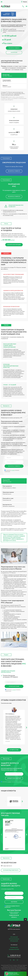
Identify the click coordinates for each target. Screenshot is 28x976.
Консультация (14, 52)
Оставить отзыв (14, 750)
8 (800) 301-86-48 (23, 6)
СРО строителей (14, 937)
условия (13, 470)
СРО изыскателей (14, 941)
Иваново (25, 1)
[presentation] (1, 727)
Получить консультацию (14, 244)
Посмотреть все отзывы (6, 703)
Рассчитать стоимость (14, 48)
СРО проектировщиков (14, 939)
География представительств (10, 870)
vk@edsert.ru (14, 917)
